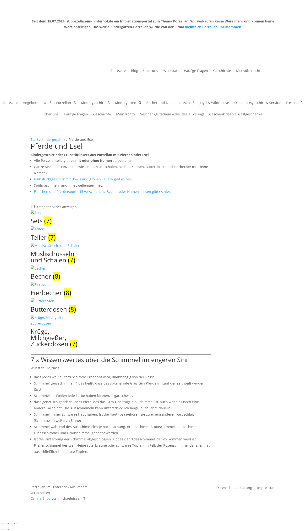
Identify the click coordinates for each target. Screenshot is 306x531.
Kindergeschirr (93, 103)
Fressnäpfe (295, 103)
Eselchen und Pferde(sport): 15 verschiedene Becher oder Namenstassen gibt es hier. (102, 191)
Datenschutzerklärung (234, 488)
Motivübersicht (248, 71)
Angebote (30, 103)
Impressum (266, 488)
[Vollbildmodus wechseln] (7, 523)
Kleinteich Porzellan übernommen (213, 27)
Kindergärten (125, 103)
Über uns (150, 71)
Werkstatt (171, 71)
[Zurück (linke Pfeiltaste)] (2, 529)
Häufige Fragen (196, 71)
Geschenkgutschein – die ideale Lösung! (172, 114)
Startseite (118, 71)
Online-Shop (41, 498)
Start (34, 139)
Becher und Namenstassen (168, 103)
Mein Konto (125, 114)
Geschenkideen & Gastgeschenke (235, 114)
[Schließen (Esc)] (16, 523)
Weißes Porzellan (57, 103)
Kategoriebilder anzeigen (56, 207)
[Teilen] (11, 523)
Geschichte (222, 71)
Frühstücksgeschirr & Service (257, 103)
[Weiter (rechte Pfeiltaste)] (7, 529)
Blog (134, 71)
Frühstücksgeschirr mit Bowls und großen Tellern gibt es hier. (83, 179)
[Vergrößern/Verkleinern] (2, 523)
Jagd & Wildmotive (214, 103)
